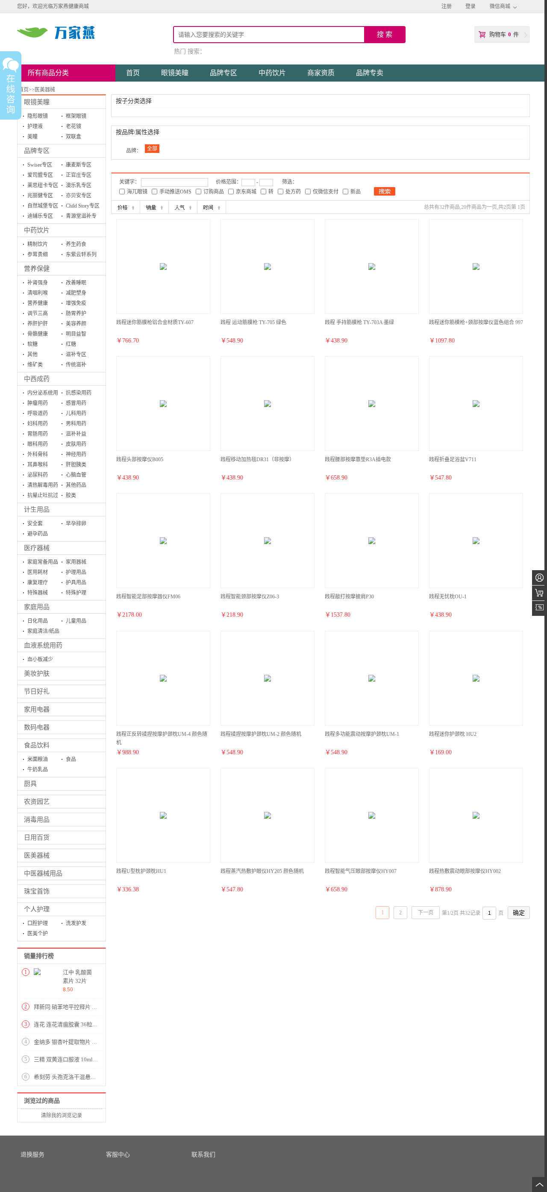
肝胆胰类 (76, 465)
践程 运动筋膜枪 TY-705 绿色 (253, 322)
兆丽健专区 (40, 196)
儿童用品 (76, 621)
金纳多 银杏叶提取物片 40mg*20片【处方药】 (90, 1042)
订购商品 (213, 192)
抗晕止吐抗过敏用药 (42, 496)
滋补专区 (76, 354)
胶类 (71, 495)
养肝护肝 (37, 324)
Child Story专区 (83, 206)
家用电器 (37, 709)
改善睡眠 (76, 283)
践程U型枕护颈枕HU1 (141, 871)
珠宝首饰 (37, 891)
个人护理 (37, 909)
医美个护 (37, 934)
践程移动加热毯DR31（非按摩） (257, 460)
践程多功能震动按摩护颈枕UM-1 (362, 734)
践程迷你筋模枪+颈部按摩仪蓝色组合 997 (476, 322)
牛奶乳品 (37, 770)
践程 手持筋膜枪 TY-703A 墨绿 (359, 322)
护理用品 (76, 572)
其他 (32, 354)
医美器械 (37, 855)
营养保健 (37, 268)
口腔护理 (37, 923)
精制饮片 (37, 244)
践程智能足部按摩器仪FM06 (148, 597)
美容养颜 (76, 324)
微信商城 (500, 6)
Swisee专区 (39, 165)
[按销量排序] (154, 207)
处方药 (293, 192)
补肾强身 (37, 283)
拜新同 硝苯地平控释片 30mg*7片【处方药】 (89, 1007)
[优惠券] (539, 608)
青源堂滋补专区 (81, 217)
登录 (470, 6)
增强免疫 (76, 303)
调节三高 (37, 313)
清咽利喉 (37, 293)
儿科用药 (76, 413)
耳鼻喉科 (37, 465)
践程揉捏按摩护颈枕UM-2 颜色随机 (261, 734)
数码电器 (37, 727)
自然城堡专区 (42, 206)
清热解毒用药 (42, 485)
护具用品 (76, 583)
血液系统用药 (43, 645)
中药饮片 (37, 230)
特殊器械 (37, 593)
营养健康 (37, 303)
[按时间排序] (211, 207)
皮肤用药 (76, 444)
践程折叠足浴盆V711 (452, 460)
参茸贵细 (37, 255)
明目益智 (76, 334)
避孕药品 (37, 534)
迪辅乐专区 (40, 216)
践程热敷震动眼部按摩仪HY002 (465, 871)
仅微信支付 (325, 192)
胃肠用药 (37, 434)
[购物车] (539, 593)
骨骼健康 (37, 334)
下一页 (425, 913)
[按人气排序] (183, 207)
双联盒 (73, 137)
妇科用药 (37, 424)
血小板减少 (40, 659)
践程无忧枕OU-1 (448, 597)
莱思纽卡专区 (42, 185)
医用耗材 (37, 572)
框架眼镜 (76, 116)
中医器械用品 (43, 873)
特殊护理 (76, 593)
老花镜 (73, 126)
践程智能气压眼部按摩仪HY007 (361, 871)
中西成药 (37, 378)
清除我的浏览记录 (61, 1116)
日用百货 (37, 837)
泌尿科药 (37, 475)
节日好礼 (37, 691)
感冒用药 (76, 403)
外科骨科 (37, 454)
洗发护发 (76, 923)
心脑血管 (76, 475)
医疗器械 (37, 548)
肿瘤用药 (37, 403)
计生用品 (37, 509)
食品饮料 (37, 745)
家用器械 (76, 562)
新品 (355, 192)
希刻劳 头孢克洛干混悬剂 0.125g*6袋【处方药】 (93, 1077)
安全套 (35, 524)
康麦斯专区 (78, 165)
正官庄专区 (78, 175)
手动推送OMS (175, 192)
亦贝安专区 (78, 196)
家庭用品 (37, 606)
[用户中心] (539, 577)
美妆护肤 (37, 673)
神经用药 (76, 454)
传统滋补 (76, 365)
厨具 (30, 783)
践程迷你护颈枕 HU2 (452, 734)
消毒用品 (37, 819)
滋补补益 (76, 434)
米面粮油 (37, 759)
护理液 (35, 126)
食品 (71, 759)
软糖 (32, 344)
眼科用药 (37, 444)
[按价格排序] (126, 207)
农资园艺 (37, 801)
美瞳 (32, 137)
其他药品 (76, 485)
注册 (446, 6)
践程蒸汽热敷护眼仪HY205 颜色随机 (262, 871)
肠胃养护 (76, 313)
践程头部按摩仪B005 (139, 460)
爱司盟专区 (40, 175)
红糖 (71, 344)
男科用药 (76, 424)
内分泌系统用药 (42, 394)
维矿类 (35, 365)
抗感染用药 (78, 393)
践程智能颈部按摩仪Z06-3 (250, 597)
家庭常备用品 (42, 562)
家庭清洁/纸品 (43, 631)
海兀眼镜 (137, 192)
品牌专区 (37, 150)
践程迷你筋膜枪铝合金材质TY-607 (155, 322)
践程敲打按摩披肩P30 (349, 597)
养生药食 (76, 244)
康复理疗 (37, 583)
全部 (152, 149)
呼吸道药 (37, 413)
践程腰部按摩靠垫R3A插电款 (358, 460)
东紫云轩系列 (81, 255)
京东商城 (246, 192)
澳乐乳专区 (78, 185)
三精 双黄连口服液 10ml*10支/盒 (74, 1059)
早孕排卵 (76, 524)
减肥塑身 (76, 293)
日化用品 (37, 621)
